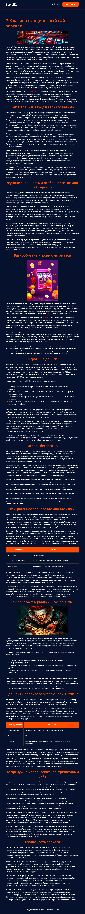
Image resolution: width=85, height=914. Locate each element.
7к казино (34, 91)
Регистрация (70, 4)
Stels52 (11, 4)
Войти (55, 4)
